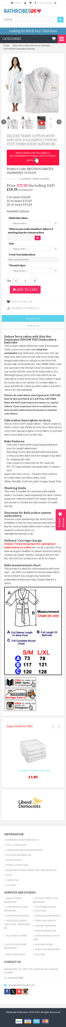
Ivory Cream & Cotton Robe (46, 938)
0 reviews (25, 178)
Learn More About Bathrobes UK (24, 850)
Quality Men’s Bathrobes (13, 900)
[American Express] (37, 1021)
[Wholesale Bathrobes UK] (22, 11)
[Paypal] (20, 1021)
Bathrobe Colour (18, 218)
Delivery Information (18, 855)
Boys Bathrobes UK (45, 931)
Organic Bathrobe (45, 926)
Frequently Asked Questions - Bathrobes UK (31, 870)
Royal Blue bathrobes (47, 949)
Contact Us (12, 880)
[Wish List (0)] (31, 3)
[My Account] (25, 3)
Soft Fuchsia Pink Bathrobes (15, 946)
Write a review (41, 178)
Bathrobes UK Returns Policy (22, 840)
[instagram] (25, 991)
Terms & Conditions (17, 865)
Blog (9, 875)
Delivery (40, 954)
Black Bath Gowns (16, 936)
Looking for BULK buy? (33, 31)
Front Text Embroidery (22, 254)
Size (11, 243)
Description (33, 318)
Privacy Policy (14, 860)
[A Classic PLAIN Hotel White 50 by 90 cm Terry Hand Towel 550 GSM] (33, 751)
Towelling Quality (45, 921)
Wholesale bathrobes (48, 916)
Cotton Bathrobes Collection (44, 909)
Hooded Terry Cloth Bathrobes (45, 900)
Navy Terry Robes (15, 954)
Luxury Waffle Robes (17, 916)
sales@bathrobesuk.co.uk (21, 985)
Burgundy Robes (44, 944)
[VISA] (28, 1021)
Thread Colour (17, 265)
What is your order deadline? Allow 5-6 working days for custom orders (30, 231)
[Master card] (46, 1021)
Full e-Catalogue (16, 845)
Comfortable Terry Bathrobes (16, 909)
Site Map (11, 885)
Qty (9, 280)
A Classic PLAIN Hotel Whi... (34, 770)
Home (6, 45)
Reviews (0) (33, 325)
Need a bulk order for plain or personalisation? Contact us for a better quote (33, 157)
